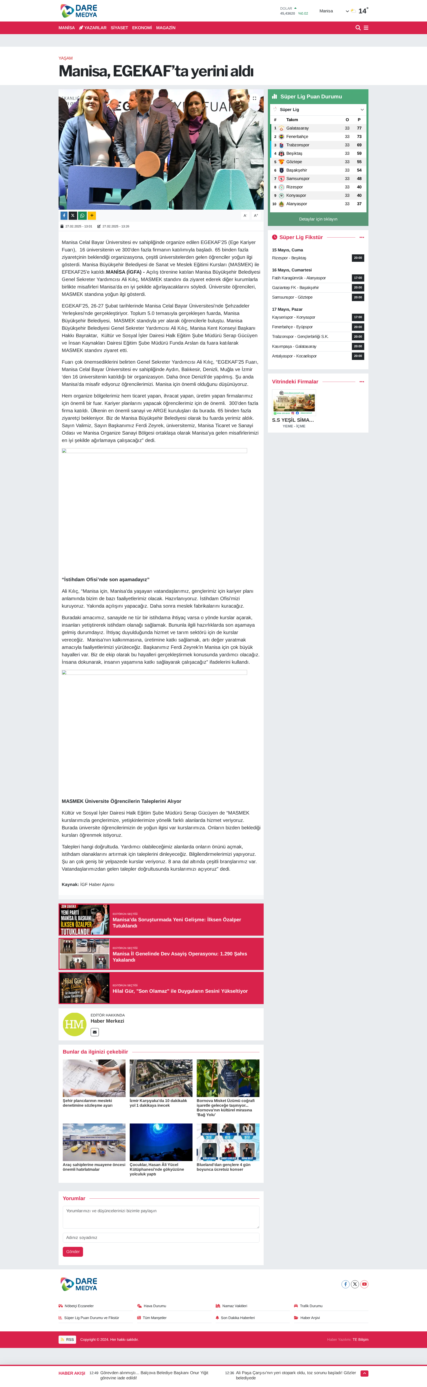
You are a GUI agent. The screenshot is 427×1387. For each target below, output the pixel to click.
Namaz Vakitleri (234, 1306)
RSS (69, 1340)
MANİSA (67, 27)
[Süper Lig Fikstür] (362, 237)
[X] (355, 1284)
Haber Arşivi (310, 1318)
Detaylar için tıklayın (318, 219)
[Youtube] (364, 1284)
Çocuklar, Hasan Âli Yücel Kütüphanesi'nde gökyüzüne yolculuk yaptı (157, 1169)
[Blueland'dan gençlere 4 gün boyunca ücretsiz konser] (228, 1142)
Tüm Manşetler (155, 1318)
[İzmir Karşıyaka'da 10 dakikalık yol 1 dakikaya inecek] (161, 1078)
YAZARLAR (95, 27)
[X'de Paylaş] (73, 216)
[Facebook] (346, 1284)
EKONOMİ (142, 27)
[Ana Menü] (365, 28)
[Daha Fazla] (92, 216)
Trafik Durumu (311, 1306)
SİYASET (119, 27)
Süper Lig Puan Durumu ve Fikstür (91, 1318)
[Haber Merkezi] (74, 1024)
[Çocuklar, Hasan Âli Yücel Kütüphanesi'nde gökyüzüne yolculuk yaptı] (161, 1142)
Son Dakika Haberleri (238, 1318)
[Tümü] (362, 381)
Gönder (73, 1251)
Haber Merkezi (107, 1021)
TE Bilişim (360, 1340)
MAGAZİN (165, 27)
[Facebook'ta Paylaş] (64, 216)
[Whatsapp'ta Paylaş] (82, 216)
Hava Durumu (155, 1306)
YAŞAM (66, 58)
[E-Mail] (95, 1032)
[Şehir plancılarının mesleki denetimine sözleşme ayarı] (94, 1078)
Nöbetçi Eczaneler (79, 1306)
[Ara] (359, 28)
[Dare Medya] (78, 11)
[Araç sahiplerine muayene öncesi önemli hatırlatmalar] (94, 1142)
